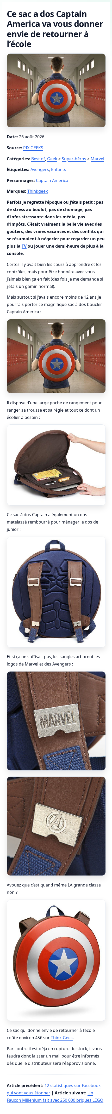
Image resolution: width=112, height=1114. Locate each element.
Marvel (97, 159)
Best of (38, 159)
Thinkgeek (37, 191)
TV (24, 246)
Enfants (58, 169)
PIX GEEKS (33, 148)
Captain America (52, 180)
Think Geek (62, 1038)
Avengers (39, 169)
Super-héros (74, 159)
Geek (52, 159)
